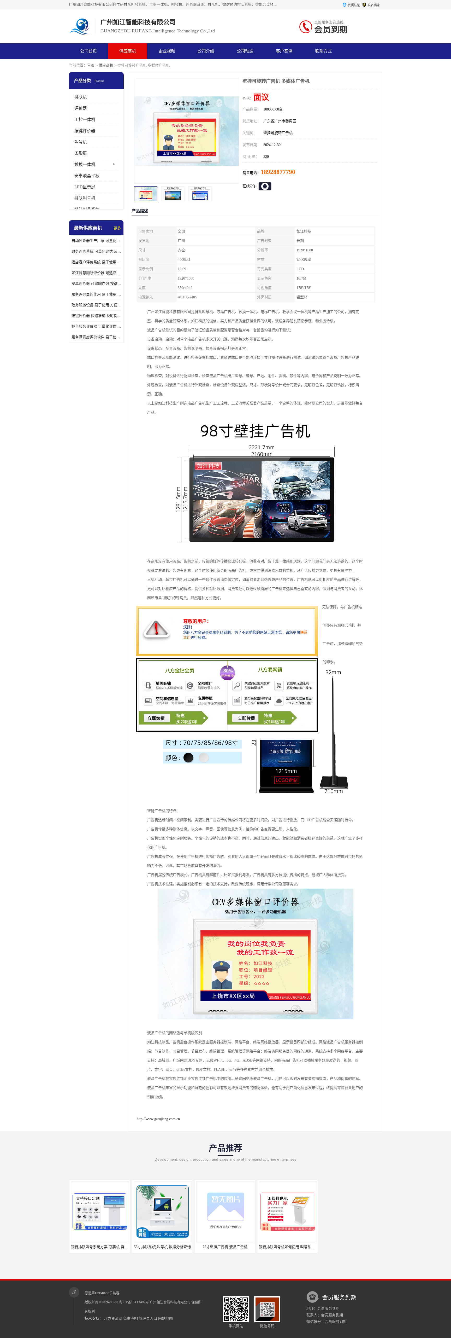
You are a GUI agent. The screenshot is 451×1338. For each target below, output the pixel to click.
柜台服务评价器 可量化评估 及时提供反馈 (96, 326)
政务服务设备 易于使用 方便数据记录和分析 (96, 305)
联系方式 (323, 51)
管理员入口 (148, 1318)
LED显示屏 (84, 187)
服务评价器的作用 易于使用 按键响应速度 (96, 294)
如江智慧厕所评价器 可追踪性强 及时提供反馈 (96, 273)
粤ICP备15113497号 (134, 1302)
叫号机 (80, 142)
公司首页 (88, 51)
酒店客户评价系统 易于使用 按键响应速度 (96, 262)
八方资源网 (113, 1318)
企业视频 (166, 51)
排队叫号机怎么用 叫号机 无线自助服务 (353, 1247)
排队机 (80, 97)
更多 (117, 228)
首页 (90, 65)
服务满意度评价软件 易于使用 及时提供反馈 (96, 337)
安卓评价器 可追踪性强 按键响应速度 (96, 284)
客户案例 (284, 51)
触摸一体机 (84, 164)
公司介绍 (206, 51)
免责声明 (130, 1318)
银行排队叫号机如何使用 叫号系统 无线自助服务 (297, 1247)
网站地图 (165, 1318)
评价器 (80, 108)
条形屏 (80, 153)
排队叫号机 (84, 198)
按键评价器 (84, 131)
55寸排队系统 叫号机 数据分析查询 (161, 1247)
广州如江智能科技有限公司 (170, 1302)
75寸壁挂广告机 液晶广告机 (224, 1247)
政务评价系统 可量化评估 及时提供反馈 (96, 251)
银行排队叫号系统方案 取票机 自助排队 (102, 1247)
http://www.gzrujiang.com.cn (158, 1119)
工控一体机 (84, 119)
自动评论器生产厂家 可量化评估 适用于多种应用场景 (96, 241)
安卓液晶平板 (86, 175)
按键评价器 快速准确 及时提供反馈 (96, 316)
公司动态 (245, 51)
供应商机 (127, 51)
